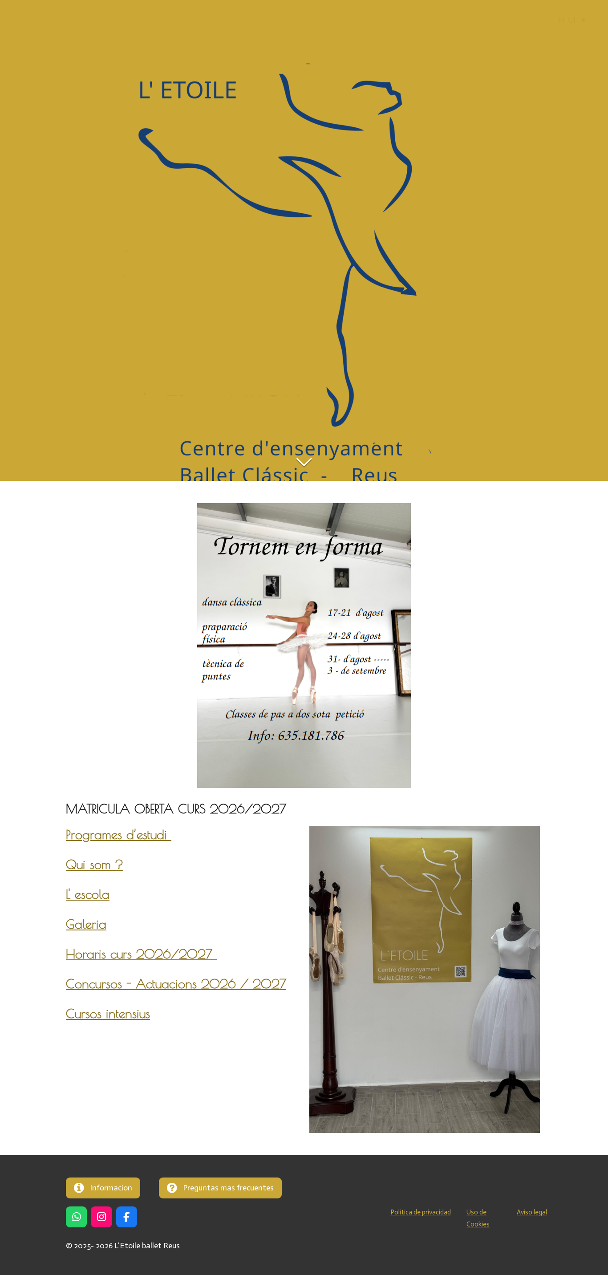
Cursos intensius (108, 1013)
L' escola (87, 894)
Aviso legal (532, 1212)
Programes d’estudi (118, 834)
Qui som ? (94, 864)
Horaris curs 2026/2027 (141, 953)
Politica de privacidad (420, 1212)
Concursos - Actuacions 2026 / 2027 (176, 983)
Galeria (86, 924)
